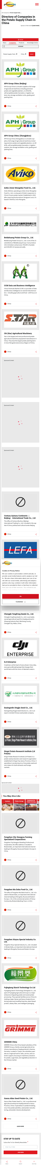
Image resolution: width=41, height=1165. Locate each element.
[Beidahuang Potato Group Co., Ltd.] (20, 236)
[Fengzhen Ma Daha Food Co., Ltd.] (20, 888)
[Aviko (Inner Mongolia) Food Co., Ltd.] (20, 187)
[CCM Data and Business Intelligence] (20, 283)
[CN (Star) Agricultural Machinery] (20, 331)
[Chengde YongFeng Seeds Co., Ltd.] (20, 612)
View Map (20, 46)
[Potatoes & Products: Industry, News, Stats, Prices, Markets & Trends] (10, 4)
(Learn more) (35, 25)
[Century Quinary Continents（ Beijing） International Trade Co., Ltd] (20, 514)
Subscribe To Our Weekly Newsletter (15, 1142)
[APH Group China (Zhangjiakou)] (20, 136)
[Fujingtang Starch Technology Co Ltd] (20, 989)
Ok (20, 596)
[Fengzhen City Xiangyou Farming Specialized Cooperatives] (20, 837)
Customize (19, 602)
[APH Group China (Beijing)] (20, 83)
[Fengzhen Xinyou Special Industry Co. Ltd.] (20, 937)
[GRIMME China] (20, 1044)
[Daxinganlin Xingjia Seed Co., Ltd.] (20, 704)
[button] (38, 804)
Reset (32, 54)
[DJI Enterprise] (20, 659)
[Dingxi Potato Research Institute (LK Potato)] (20, 753)
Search (20, 1164)
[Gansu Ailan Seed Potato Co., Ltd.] (20, 1097)
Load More (20, 1126)
